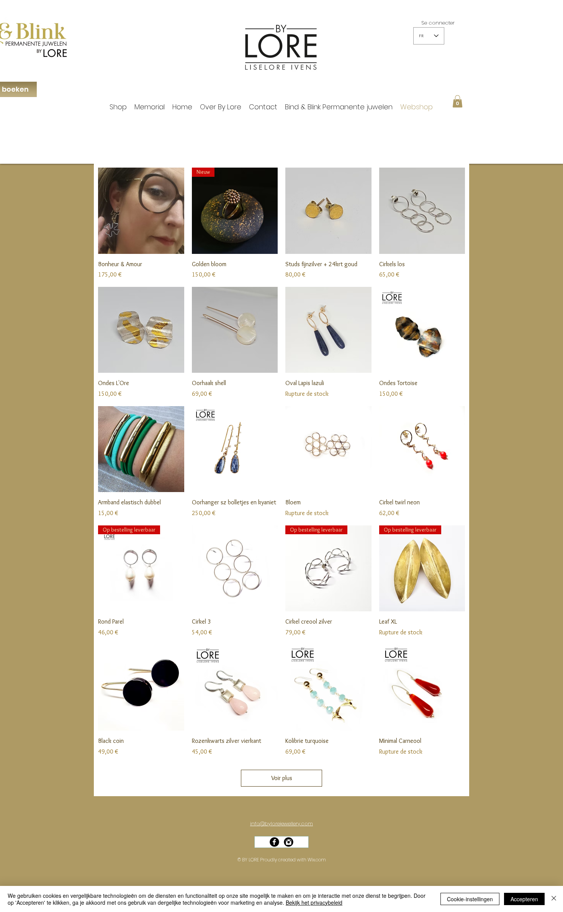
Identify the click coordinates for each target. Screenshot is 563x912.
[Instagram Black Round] (288, 842)
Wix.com (317, 859)
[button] (457, 101)
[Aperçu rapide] (141, 211)
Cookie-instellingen (470, 899)
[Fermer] (553, 899)
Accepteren (524, 899)
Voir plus (281, 778)
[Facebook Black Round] (274, 842)
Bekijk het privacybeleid (314, 902)
